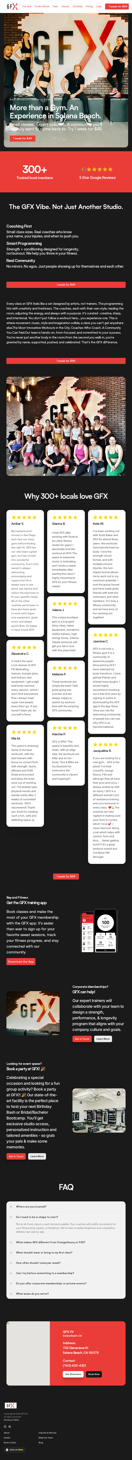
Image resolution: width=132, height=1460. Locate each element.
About (6, 1433)
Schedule (77, 6)
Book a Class (10, 1442)
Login (99, 6)
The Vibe (26, 6)
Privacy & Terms (11, 1420)
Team (55, 6)
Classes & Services (48, 1433)
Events (7, 1438)
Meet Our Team (46, 1438)
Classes (65, 6)
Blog (41, 1442)
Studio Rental (42, 6)
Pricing (89, 6)
